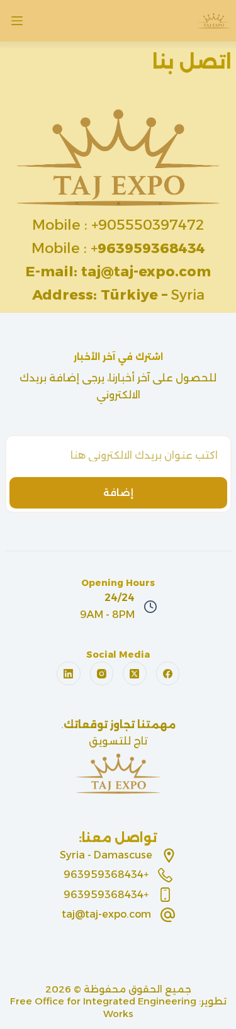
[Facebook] (168, 673)
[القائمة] (17, 20)
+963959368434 (106, 874)
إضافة (118, 492)
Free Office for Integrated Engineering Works (103, 1007)
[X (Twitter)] (135, 673)
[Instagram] (102, 673)
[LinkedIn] (69, 673)
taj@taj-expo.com (106, 914)
